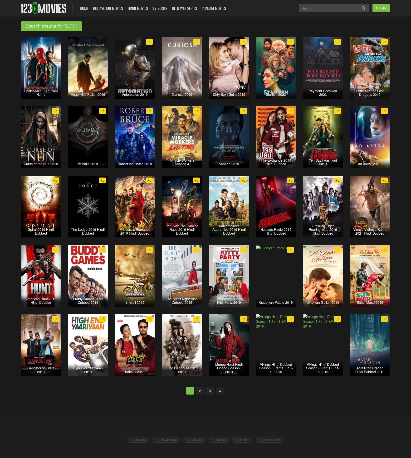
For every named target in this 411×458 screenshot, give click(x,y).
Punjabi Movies (214, 8)
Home (84, 8)
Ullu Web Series (184, 8)
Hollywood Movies (108, 8)
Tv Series (160, 8)
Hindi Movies (138, 8)
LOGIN (381, 7)
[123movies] (43, 8)
